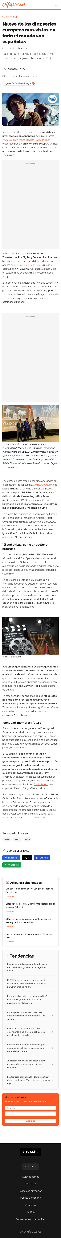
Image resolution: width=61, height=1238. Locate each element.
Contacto (30, 1205)
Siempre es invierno (43, 484)
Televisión (12, 17)
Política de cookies (30, 1197)
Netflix (18, 839)
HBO (27, 839)
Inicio (4, 48)
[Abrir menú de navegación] (56, 5)
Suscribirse (30, 1121)
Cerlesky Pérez (16, 68)
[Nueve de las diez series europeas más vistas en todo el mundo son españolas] (52, 99)
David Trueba (41, 784)
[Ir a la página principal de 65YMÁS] (13, 5)
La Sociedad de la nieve (28, 265)
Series (7, 839)
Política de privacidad (30, 1191)
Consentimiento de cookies (30, 1219)
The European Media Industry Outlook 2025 (26, 139)
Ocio (12, 48)
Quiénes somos (30, 1176)
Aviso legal (30, 1183)
